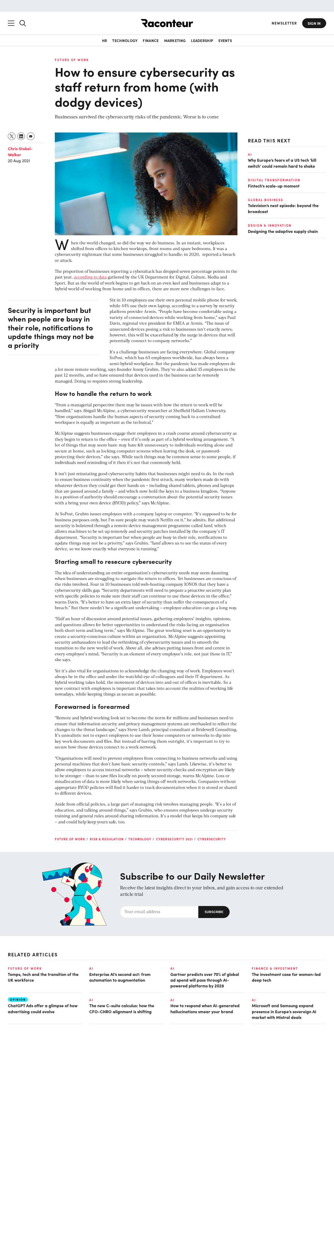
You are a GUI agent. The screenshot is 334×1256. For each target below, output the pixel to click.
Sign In (314, 23)
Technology (125, 40)
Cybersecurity (212, 839)
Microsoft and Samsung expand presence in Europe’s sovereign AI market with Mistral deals (284, 1011)
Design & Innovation (269, 225)
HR (104, 40)
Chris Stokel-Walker (20, 151)
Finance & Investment (275, 968)
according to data (90, 277)
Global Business (265, 200)
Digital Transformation (274, 180)
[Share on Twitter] (12, 136)
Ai (250, 154)
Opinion (18, 999)
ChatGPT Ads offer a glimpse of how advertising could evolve (42, 1008)
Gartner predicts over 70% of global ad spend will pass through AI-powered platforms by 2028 (204, 980)
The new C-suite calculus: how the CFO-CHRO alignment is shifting (121, 1008)
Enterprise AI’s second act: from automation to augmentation (120, 977)
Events (225, 40)
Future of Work (72, 60)
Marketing (175, 40)
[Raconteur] (167, 23)
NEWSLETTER (284, 23)
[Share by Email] (31, 136)
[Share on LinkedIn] (21, 136)
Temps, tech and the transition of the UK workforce (43, 977)
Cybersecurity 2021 (174, 839)
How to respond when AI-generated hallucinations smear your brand (205, 1008)
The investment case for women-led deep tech (286, 977)
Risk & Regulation (107, 839)
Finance (151, 40)
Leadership (202, 40)
